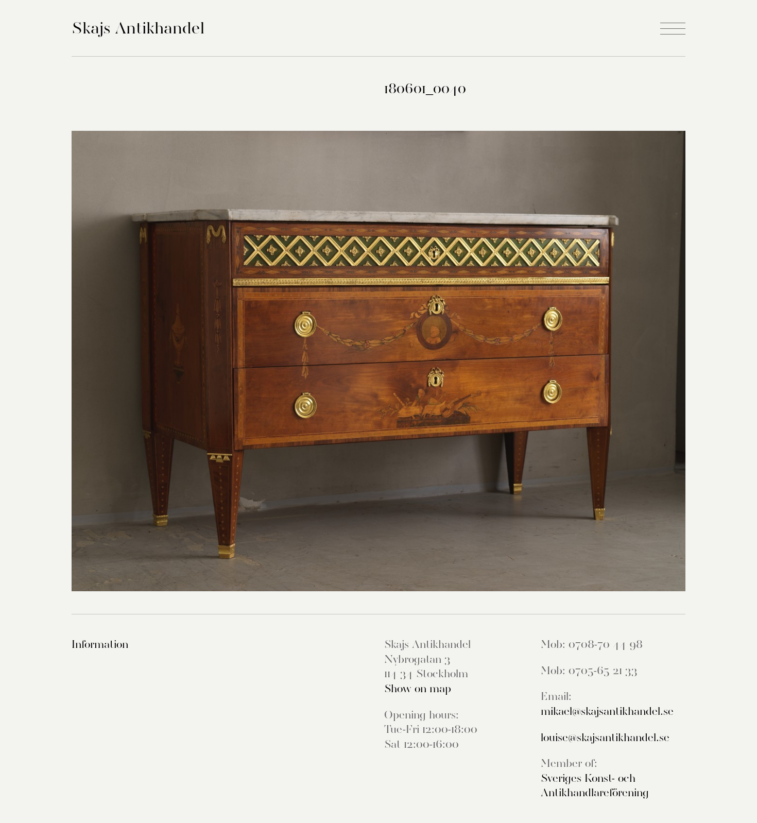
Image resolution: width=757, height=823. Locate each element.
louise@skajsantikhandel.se (605, 737)
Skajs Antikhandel (138, 28)
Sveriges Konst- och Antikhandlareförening (595, 785)
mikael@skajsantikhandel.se (607, 711)
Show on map (417, 688)
